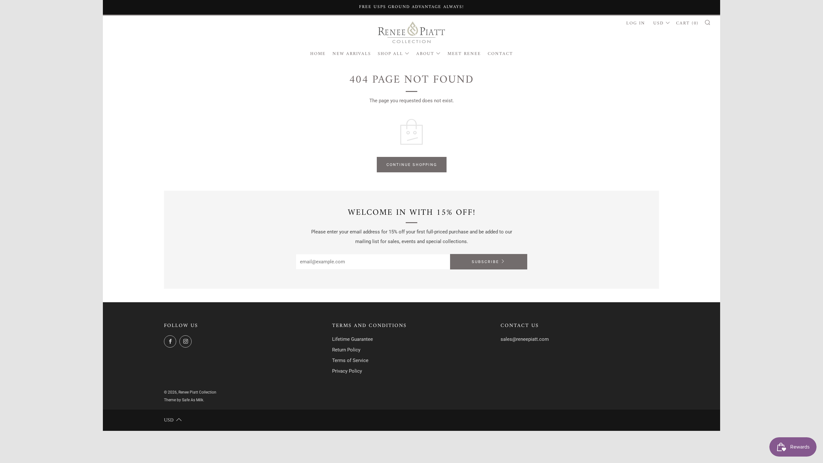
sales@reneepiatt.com (525, 339)
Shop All (390, 54)
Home (318, 54)
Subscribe (485, 261)
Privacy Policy (347, 371)
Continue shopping (411, 164)
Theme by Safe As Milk (183, 400)
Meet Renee (464, 54)
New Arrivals (351, 54)
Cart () (687, 23)
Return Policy (346, 350)
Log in (635, 23)
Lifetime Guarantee (352, 339)
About (425, 54)
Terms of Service (350, 360)
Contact (500, 54)
